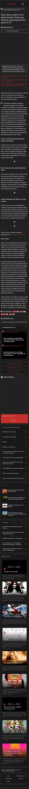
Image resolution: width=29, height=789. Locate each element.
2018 (6, 12)
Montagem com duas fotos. (13, 663)
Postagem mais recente (14, 363)
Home (2, 12)
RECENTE (5, 485)
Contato (8, 781)
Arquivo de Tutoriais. (11, 572)
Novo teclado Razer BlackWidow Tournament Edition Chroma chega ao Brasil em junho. (14, 84)
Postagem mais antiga (14, 367)
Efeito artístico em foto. (12, 593)
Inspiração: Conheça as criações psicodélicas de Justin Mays (12, 753)
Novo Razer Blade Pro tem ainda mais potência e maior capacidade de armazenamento (14, 353)
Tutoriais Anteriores (20, 776)
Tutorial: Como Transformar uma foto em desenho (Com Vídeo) (13, 637)
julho (10, 12)
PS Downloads (8, 778)
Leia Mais (18, 578)
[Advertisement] (14, 48)
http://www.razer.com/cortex (18, 234)
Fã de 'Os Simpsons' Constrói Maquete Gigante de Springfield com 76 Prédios (17, 514)
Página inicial (14, 371)
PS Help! (21, 778)
